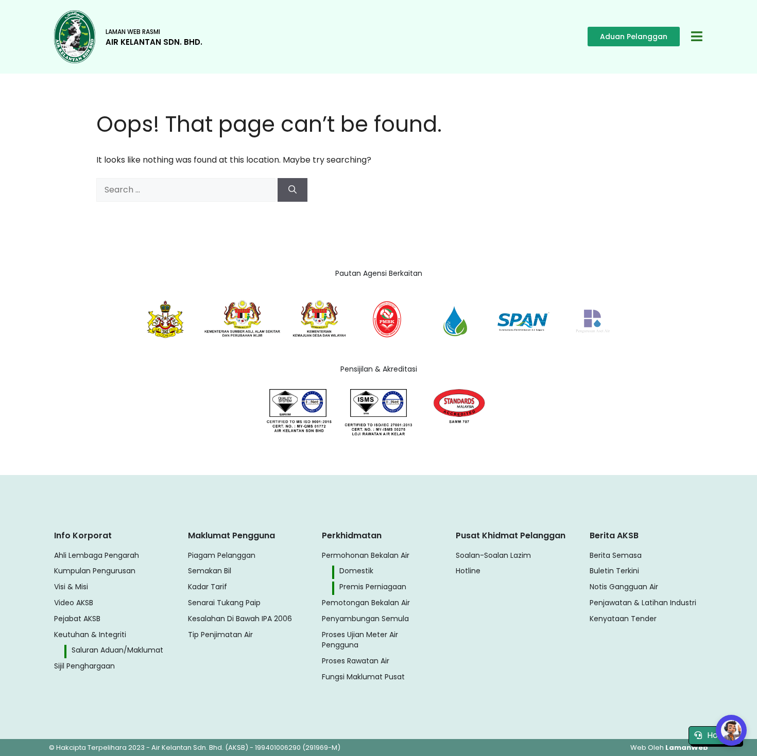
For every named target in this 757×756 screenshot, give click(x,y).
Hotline (721, 735)
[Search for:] (187, 190)
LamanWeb (686, 747)
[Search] (292, 190)
